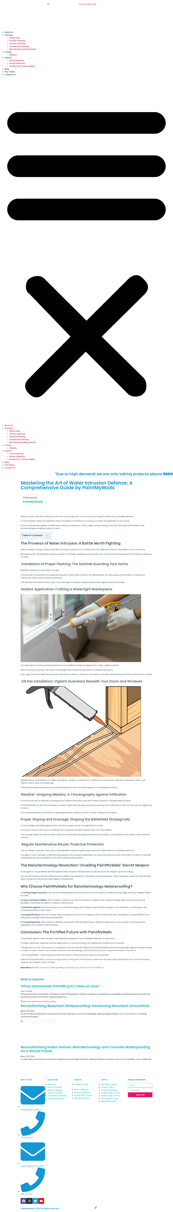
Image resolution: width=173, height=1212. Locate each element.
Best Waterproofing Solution (22, 49)
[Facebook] (23, 1201)
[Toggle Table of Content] (46, 536)
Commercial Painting (19, 46)
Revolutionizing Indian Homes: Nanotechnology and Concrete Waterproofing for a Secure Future (85, 1049)
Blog (7, 69)
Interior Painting (17, 41)
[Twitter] (35, 1201)
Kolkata (13, 55)
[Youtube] (41, 1201)
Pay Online (10, 71)
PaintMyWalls (29, 521)
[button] (86, 250)
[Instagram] (29, 1201)
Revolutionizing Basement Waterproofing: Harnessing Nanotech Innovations (85, 1006)
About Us (9, 32)
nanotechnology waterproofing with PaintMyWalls (69, 959)
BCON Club (102, 1207)
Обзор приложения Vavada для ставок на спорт (60, 986)
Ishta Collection (16, 60)
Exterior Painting (17, 43)
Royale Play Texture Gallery (22, 66)
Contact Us (10, 74)
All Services (14, 38)
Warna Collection (17, 63)
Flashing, (24, 575)
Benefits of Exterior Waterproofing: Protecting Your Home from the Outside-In (68, 967)
